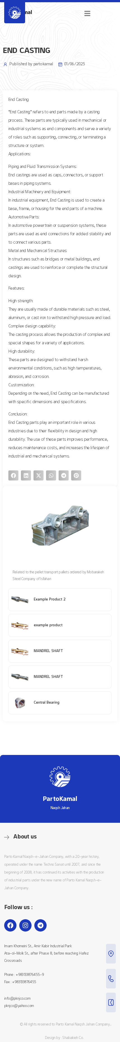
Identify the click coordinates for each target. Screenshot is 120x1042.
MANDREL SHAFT (48, 651)
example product (48, 625)
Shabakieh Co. (72, 1038)
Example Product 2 (50, 600)
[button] (13, 475)
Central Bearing (46, 703)
